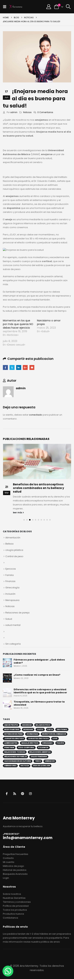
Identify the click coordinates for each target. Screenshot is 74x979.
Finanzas (10, 581)
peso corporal (26, 747)
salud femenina (39, 756)
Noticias (27, 112)
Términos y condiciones (17, 902)
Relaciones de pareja (17, 612)
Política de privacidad (16, 906)
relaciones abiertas (40, 752)
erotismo (62, 729)
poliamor (43, 747)
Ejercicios (10, 568)
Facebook (5, 367)
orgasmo (47, 743)
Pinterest (22, 793)
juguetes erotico (14, 738)
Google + (25, 367)
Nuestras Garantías (14, 898)
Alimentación (12, 537)
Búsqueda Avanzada (15, 874)
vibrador (50, 761)
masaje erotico (29, 743)
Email (31, 367)
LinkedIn (18, 367)
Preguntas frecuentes (15, 854)
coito (40, 729)
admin (13, 112)
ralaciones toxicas (14, 752)
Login (6, 878)
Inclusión (10, 593)
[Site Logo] (16, 6)
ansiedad (27, 725)
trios (38, 761)
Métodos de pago (13, 866)
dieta (50, 729)
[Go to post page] (37, 461)
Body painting (11, 729)
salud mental (12, 625)
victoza (24, 765)
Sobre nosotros (12, 894)
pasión (60, 743)
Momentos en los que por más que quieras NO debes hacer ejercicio (18, 324)
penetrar (9, 747)
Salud (8, 618)
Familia (9, 575)
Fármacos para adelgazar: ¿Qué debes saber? (39, 661)
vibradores (10, 765)
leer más (18, 512)
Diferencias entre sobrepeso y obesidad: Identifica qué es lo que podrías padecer (40, 691)
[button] (6, 7)
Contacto (8, 858)
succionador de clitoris (17, 761)
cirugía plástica (14, 550)
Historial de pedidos (14, 870)
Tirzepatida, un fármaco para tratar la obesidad (39, 703)
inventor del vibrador (54, 734)
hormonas (32, 734)
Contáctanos (10, 917)
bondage (28, 729)
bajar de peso (43, 725)
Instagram (30, 793)
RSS (14, 793)
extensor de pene (13, 734)
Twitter (12, 367)
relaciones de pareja (15, 756)
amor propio (11, 725)
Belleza (9, 543)
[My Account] (49, 6)
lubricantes (10, 743)
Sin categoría (13, 643)
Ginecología (12, 587)
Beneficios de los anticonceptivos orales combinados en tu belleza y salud (38, 488)
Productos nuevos (13, 914)
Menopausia (12, 600)
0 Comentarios (45, 112)
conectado (35, 414)
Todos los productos (15, 910)
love (54, 738)
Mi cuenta (8, 862)
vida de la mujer (41, 765)
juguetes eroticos (38, 738)
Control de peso (14, 556)
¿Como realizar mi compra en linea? (37, 675)
